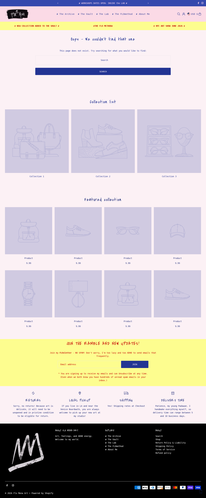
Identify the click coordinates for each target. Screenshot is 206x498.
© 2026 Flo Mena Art (16, 493)
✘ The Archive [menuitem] (65, 14)
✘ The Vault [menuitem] (85, 14)
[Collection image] (37, 141)
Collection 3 (169, 176)
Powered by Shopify (42, 493)
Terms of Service (165, 449)
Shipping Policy (164, 446)
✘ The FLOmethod (114, 446)
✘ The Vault (112, 439)
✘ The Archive (113, 436)
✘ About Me (111, 449)
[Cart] (200, 14)
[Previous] (57, 3)
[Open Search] (178, 14)
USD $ (194, 14)
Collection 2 (103, 176)
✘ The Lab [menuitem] (102, 14)
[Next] (148, 3)
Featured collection (103, 200)
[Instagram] (202, 3)
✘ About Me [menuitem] (143, 14)
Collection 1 (37, 176)
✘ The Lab (110, 443)
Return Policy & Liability (170, 443)
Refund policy (163, 453)
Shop (157, 439)
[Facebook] (198, 3)
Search (159, 436)
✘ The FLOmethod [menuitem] (122, 14)
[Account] (183, 14)
